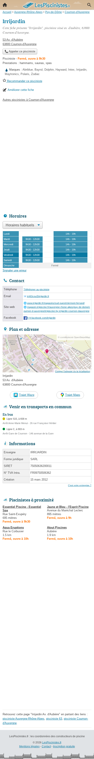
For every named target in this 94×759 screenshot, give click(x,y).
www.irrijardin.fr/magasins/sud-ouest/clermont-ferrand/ (56, 303)
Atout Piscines (57, 527)
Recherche (89, 5)
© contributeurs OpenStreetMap (74, 337)
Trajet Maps (72, 395)
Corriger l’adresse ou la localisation (72, 371)
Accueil (5, 5)
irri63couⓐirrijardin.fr (38, 296)
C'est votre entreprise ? (79, 485)
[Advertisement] (47, 156)
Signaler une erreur (14, 270)
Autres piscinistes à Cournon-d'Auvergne (28, 99)
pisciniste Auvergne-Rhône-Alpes (23, 718)
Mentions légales (29, 746)
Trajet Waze (26, 395)
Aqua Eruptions (13, 527)
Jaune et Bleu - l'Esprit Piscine (68, 506)
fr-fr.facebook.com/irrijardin (41, 317)
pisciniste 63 (54, 718)
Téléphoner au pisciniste (36, 289)
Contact (46, 746)
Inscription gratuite (64, 746)
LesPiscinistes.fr (51, 742)
